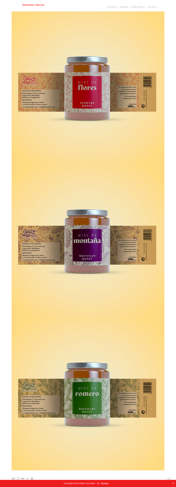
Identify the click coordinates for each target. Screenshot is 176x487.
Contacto (152, 7)
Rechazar (105, 483)
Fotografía (112, 7)
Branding (124, 7)
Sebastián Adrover (33, 5)
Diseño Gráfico (138, 7)
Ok (98, 483)
